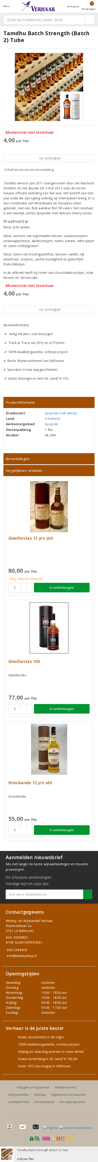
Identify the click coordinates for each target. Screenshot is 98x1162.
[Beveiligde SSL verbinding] (48, 1138)
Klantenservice (66, 1087)
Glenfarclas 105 (24, 661)
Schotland (52, 418)
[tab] (49, 402)
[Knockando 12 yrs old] (49, 749)
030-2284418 (17, 950)
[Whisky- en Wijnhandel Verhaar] (38, 6)
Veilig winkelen (18, 1095)
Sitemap (40, 1095)
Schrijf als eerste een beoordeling (29, 170)
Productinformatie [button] (20, 402)
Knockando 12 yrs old (30, 782)
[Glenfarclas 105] (49, 627)
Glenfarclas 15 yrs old (30, 538)
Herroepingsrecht (72, 1102)
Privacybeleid (44, 1102)
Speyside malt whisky (61, 413)
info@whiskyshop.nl (22, 956)
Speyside (51, 424)
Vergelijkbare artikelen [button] (24, 470)
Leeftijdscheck (19, 1102)
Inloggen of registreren (33, 1087)
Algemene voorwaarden (68, 1095)
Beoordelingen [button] (17, 458)
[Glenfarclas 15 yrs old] (49, 506)
